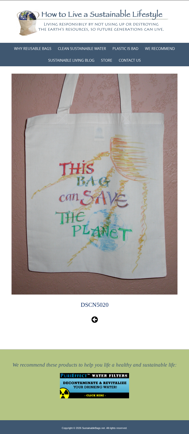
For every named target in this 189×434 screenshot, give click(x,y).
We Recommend (160, 48)
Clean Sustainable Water (82, 48)
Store (106, 60)
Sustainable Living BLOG (71, 60)
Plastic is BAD (125, 48)
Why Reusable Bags (32, 48)
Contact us (130, 60)
